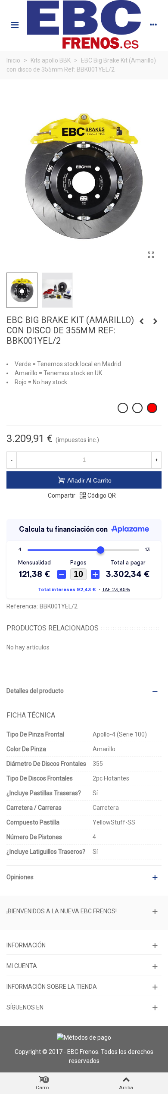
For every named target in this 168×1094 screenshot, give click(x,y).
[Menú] (14, 24)
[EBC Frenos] (84, 24)
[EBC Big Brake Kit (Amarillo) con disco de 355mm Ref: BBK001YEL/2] (150, 254)
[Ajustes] (153, 24)
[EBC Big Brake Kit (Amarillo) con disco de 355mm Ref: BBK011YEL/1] (141, 321)
